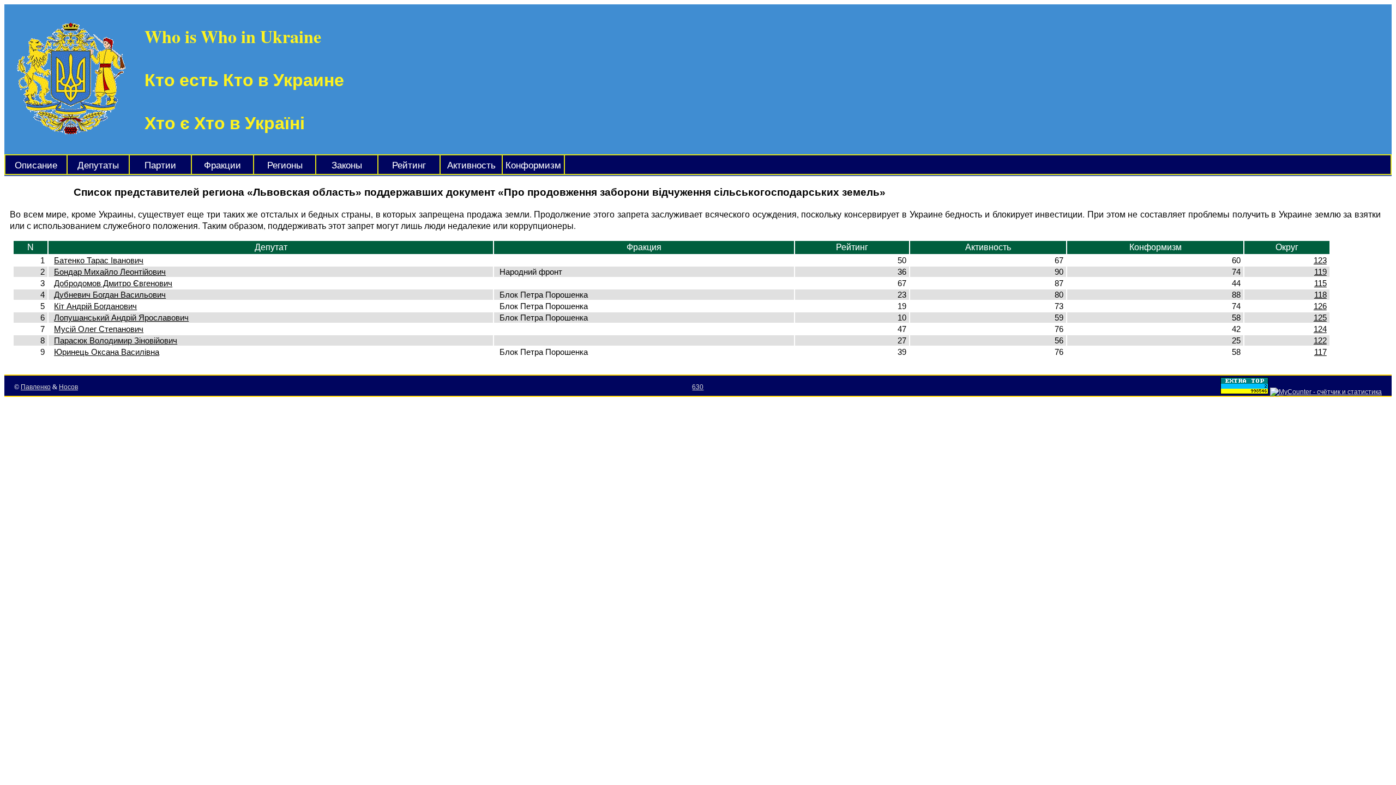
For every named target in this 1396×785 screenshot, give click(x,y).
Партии (160, 165)
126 (1320, 306)
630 (697, 387)
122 (1320, 340)
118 (1320, 294)
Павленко (36, 387)
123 (1320, 260)
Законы (347, 165)
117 (1320, 352)
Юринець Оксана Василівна (106, 352)
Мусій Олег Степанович (98, 329)
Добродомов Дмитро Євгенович (113, 283)
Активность (471, 165)
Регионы (285, 165)
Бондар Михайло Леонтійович (110, 271)
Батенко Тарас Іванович (98, 260)
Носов (68, 387)
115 (1320, 283)
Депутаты (98, 165)
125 (1320, 317)
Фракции (222, 165)
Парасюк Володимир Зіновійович (115, 340)
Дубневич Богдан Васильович (110, 294)
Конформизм (533, 165)
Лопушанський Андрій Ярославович (121, 317)
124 (1320, 329)
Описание (36, 165)
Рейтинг (409, 165)
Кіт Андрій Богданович (95, 306)
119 (1320, 271)
